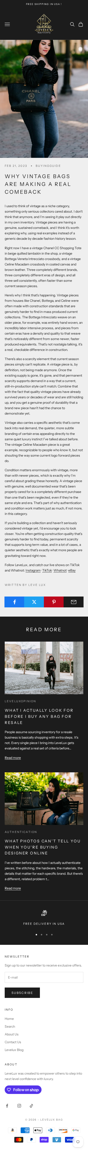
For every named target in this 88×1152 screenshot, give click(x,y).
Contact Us (13, 1042)
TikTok (47, 570)
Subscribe (22, 993)
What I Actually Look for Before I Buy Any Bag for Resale (39, 716)
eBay (72, 570)
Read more (13, 758)
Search (10, 1026)
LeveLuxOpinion (20, 701)
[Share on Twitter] (34, 602)
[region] (44, 918)
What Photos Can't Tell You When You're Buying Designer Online (43, 847)
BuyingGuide (48, 166)
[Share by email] (73, 602)
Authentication (21, 832)
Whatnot (60, 570)
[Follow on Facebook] (7, 1105)
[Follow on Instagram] (19, 1105)
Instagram (33, 570)
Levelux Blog (14, 1050)
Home (9, 1019)
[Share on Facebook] (14, 602)
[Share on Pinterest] (54, 602)
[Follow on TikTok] (31, 1105)
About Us (12, 1034)
